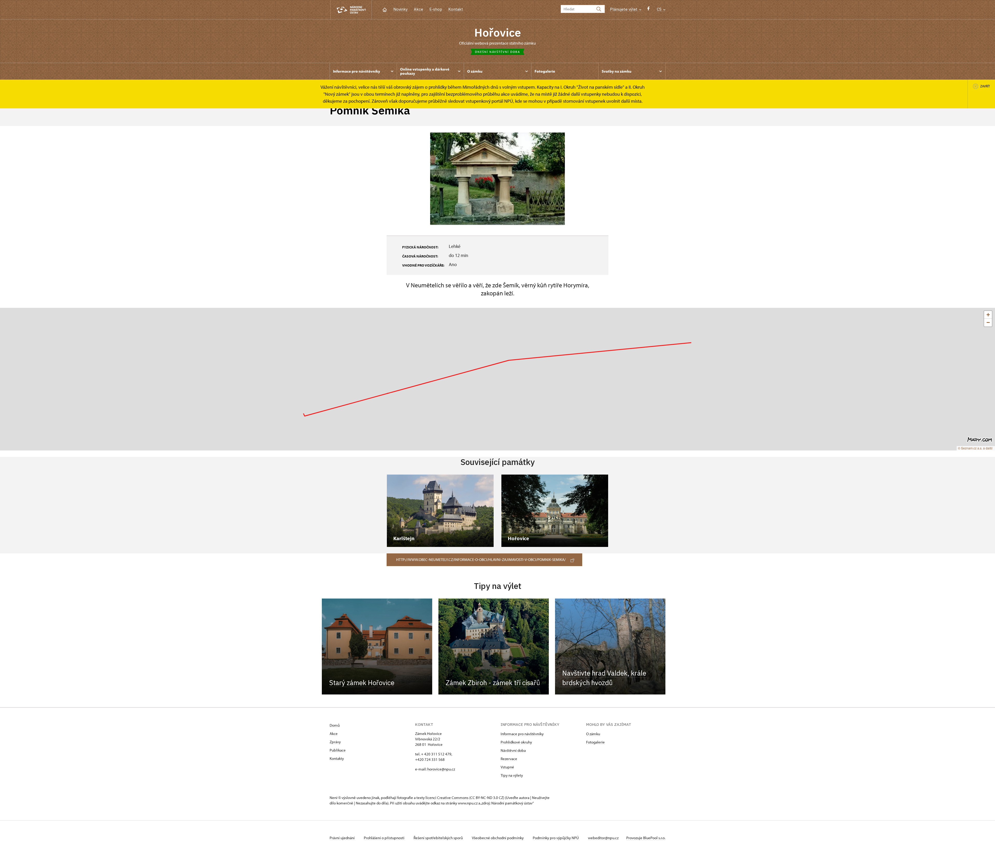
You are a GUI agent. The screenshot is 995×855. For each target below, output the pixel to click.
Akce (418, 9)
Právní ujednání (343, 837)
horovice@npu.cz (441, 769)
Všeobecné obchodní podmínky (498, 837)
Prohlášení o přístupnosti (384, 837)
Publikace (338, 750)
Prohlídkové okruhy (516, 742)
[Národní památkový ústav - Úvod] (351, 9)
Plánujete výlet (624, 9)
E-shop (435, 9)
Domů (335, 725)
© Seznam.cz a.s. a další (975, 448)
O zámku (593, 733)
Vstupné (507, 766)
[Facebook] (648, 9)
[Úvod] (384, 9)
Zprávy (335, 741)
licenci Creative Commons (446, 797)
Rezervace (509, 758)
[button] (988, 315)
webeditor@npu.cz (603, 837)
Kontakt (455, 9)
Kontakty (337, 758)
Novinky (400, 9)
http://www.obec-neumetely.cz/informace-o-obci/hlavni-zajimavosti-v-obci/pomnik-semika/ (481, 559)
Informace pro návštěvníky (522, 733)
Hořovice (497, 32)
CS (660, 9)
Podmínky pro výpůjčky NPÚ (556, 837)
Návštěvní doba (513, 750)
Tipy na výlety (512, 775)
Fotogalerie (595, 742)
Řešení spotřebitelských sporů (439, 837)
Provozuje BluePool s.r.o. (645, 837)
